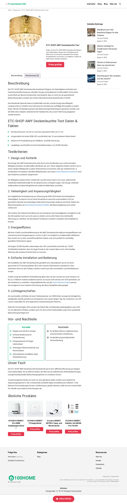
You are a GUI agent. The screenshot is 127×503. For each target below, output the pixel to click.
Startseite (91, 4)
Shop (99, 4)
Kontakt (98, 461)
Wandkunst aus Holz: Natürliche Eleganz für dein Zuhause (107, 32)
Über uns (113, 4)
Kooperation (100, 464)
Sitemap (99, 468)
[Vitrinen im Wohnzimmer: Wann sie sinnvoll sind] (91, 65)
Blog (106, 4)
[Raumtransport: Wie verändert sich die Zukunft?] (91, 78)
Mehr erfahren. (115, 481)
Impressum (106, 476)
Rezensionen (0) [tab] (32, 75)
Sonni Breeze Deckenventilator (37, 205)
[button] (39, 17)
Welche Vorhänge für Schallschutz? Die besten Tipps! (107, 49)
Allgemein (17, 10)
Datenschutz (115, 476)
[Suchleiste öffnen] (120, 4)
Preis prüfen (55, 64)
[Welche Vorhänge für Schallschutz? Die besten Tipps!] (91, 49)
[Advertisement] (63, 29)
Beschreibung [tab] (16, 75)
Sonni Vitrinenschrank (61, 282)
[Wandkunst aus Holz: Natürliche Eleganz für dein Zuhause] (91, 32)
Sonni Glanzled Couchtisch (66, 172)
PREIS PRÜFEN (65, 499)
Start (10, 10)
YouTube (11, 461)
